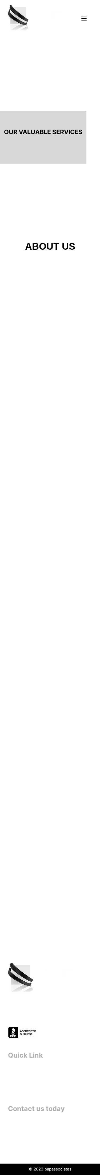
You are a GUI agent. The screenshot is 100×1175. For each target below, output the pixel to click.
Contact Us (20, 1089)
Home (14, 1071)
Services (17, 1080)
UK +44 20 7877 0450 (32, 1138)
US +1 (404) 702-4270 (32, 1152)
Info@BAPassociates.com (35, 1125)
